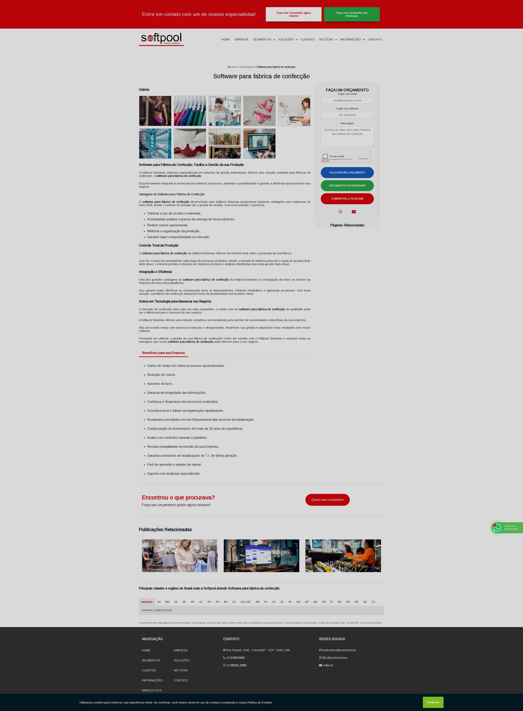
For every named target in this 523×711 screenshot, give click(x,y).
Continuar (433, 702)
